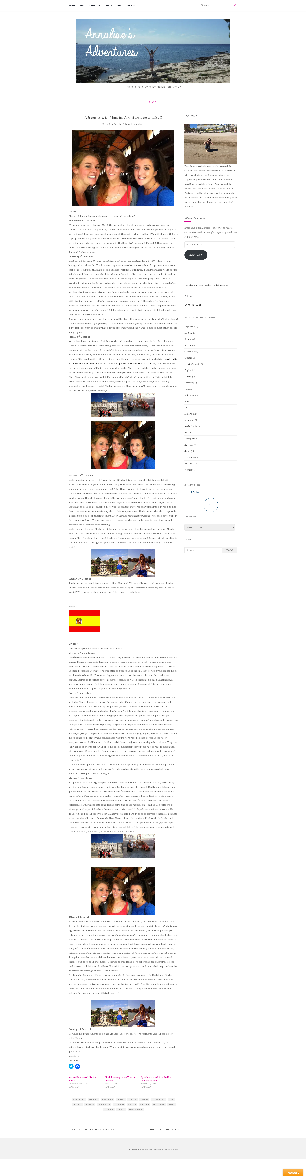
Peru (186, 432)
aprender (107, 1099)
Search (230, 550)
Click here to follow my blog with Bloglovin (206, 284)
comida (132, 1099)
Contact (131, 5)
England (188, 370)
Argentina (189, 326)
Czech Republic (192, 364)
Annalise (138, 124)
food (171, 1099)
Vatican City (190, 463)
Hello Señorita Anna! (164, 1129)
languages (104, 1104)
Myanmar (189, 420)
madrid (132, 1104)
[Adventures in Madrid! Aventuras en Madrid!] (123, 168)
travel (121, 1109)
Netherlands (190, 426)
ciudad (120, 1099)
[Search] (235, 5)
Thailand (189, 457)
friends (77, 1104)
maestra (144, 1104)
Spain (153, 101)
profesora (158, 1104)
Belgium (188, 339)
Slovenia (188, 444)
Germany (189, 382)
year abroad (136, 1109)
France (188, 376)
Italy (186, 401)
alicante (93, 1099)
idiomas (90, 1104)
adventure (79, 1099)
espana (144, 1099)
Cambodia (189, 351)
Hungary (188, 388)
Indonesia (189, 395)
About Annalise (90, 5)
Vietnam (188, 469)
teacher (109, 1109)
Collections (113, 5)
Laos (186, 407)
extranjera (158, 1099)
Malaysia (189, 413)
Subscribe (195, 254)
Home (72, 5)
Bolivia (188, 345)
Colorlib (151, 1149)
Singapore (189, 438)
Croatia (188, 357)
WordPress (172, 1149)
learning (119, 1104)
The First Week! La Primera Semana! (92, 1129)
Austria (188, 332)
